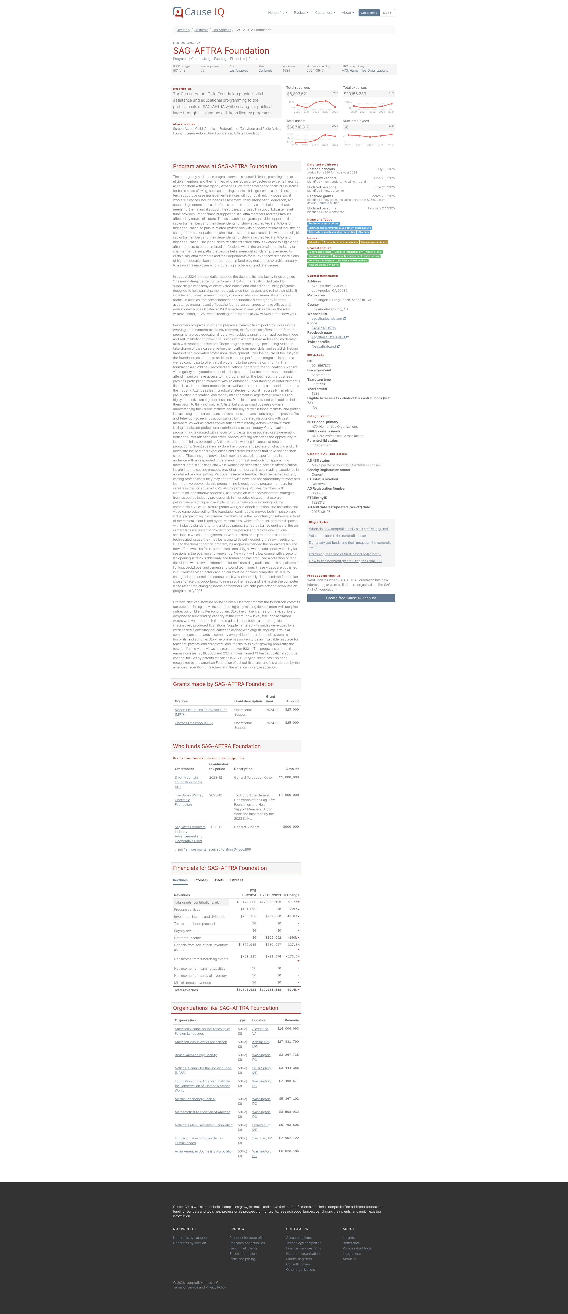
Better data (351, 1243)
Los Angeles (222, 30)
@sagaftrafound (324, 346)
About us (350, 1259)
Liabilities (236, 880)
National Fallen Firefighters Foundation (204, 1125)
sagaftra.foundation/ (327, 318)
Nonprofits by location (189, 1243)
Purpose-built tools (357, 1248)
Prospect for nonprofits (247, 1237)
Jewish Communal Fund (323, 203)
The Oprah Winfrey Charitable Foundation (189, 800)
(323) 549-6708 (324, 328)
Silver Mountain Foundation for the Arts (189, 782)
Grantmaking (200, 59)
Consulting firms (298, 1264)
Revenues (180, 880)
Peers (252, 59)
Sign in (387, 12)
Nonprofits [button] (276, 12)
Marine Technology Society (195, 1099)
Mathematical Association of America (202, 1112)
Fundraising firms (299, 1259)
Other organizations (301, 1269)
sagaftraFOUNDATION (329, 337)
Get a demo (369, 12)
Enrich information (243, 1253)
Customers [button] (324, 12)
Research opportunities (247, 1243)
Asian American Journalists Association (204, 1151)
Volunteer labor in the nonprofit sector (337, 536)
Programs (180, 59)
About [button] (347, 12)
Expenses (201, 880)
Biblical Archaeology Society (196, 1055)
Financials (237, 59)
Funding (220, 59)
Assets (219, 880)
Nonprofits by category (190, 1237)
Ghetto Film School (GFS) (194, 723)
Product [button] (300, 12)
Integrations (352, 1253)
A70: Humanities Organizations (365, 70)
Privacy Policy (216, 1287)
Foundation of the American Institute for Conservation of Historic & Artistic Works (202, 1086)
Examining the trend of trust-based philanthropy (345, 554)
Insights (349, 1237)
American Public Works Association (201, 1042)
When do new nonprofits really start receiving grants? (349, 529)
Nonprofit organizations (303, 1253)
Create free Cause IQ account (351, 598)
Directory (183, 30)
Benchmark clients (243, 1248)
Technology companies (303, 1243)
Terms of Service (185, 1287)
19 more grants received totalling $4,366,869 (217, 849)
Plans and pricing (242, 1259)
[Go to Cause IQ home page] (198, 12)
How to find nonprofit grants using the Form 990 (345, 561)
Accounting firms (299, 1237)
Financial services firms (303, 1248)
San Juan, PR (262, 1138)
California (201, 30)
